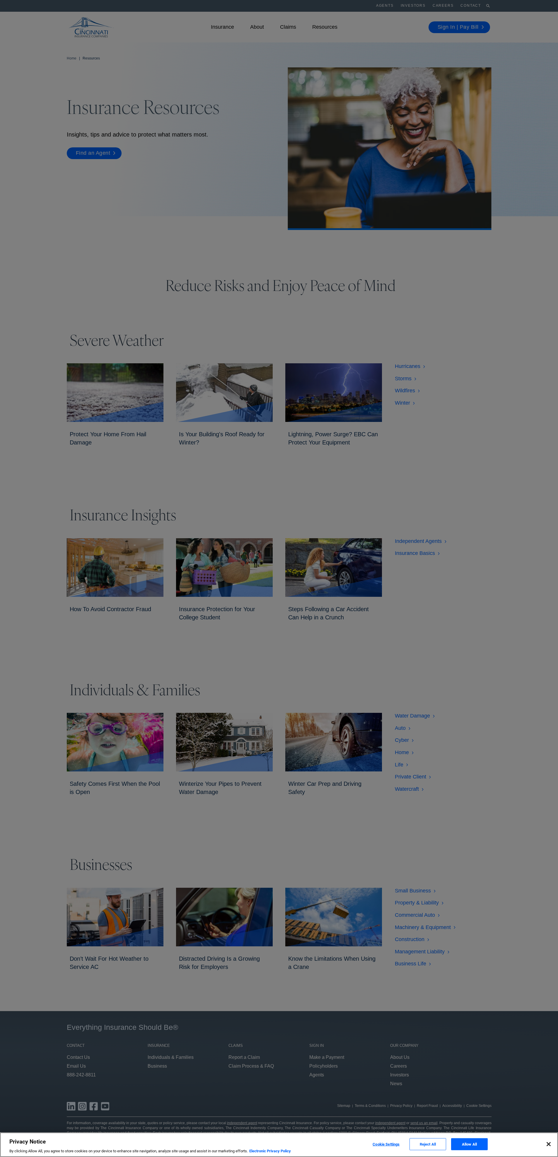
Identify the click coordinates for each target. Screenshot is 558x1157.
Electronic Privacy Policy (270, 1151)
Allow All (469, 1144)
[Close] (548, 1144)
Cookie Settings (386, 1144)
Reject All (428, 1144)
